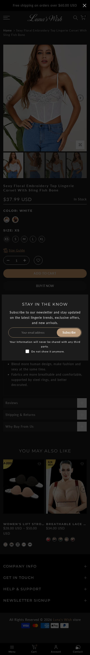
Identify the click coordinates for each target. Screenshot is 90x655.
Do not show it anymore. (48, 351)
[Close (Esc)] (84, 5)
